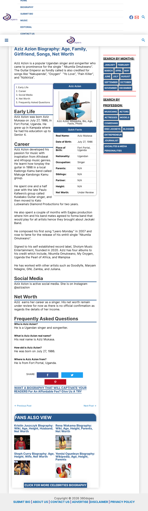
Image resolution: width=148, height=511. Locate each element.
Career (22, 91)
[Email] (137, 17)
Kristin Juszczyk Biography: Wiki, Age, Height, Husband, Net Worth (33, 428)
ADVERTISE (80, 502)
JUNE (107, 76)
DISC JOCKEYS (112, 129)
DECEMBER (125, 88)
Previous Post (22, 405)
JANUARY (109, 65)
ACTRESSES (110, 117)
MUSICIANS (110, 111)
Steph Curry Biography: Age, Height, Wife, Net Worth (34, 455)
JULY (116, 76)
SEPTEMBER (111, 82)
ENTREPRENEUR (113, 134)
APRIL (118, 70)
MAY (126, 70)
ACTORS (124, 111)
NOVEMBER (110, 88)
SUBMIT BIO (21, 502)
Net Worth (24, 98)
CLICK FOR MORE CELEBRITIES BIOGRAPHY (55, 485)
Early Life (23, 87)
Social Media (25, 94)
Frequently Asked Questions (34, 102)
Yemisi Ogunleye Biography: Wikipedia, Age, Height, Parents (75, 456)
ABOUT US (40, 502)
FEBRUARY (124, 65)
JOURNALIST (111, 140)
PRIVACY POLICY (122, 502)
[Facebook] (131, 17)
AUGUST (125, 76)
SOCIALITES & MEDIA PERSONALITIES (115, 148)
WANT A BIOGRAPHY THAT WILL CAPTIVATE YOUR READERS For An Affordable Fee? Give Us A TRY (50, 389)
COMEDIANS (111, 123)
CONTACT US (60, 502)
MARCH (108, 70)
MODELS (124, 117)
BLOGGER (128, 129)
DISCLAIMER (99, 502)
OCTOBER (125, 82)
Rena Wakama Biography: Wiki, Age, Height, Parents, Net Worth (74, 428)
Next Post (90, 405)
